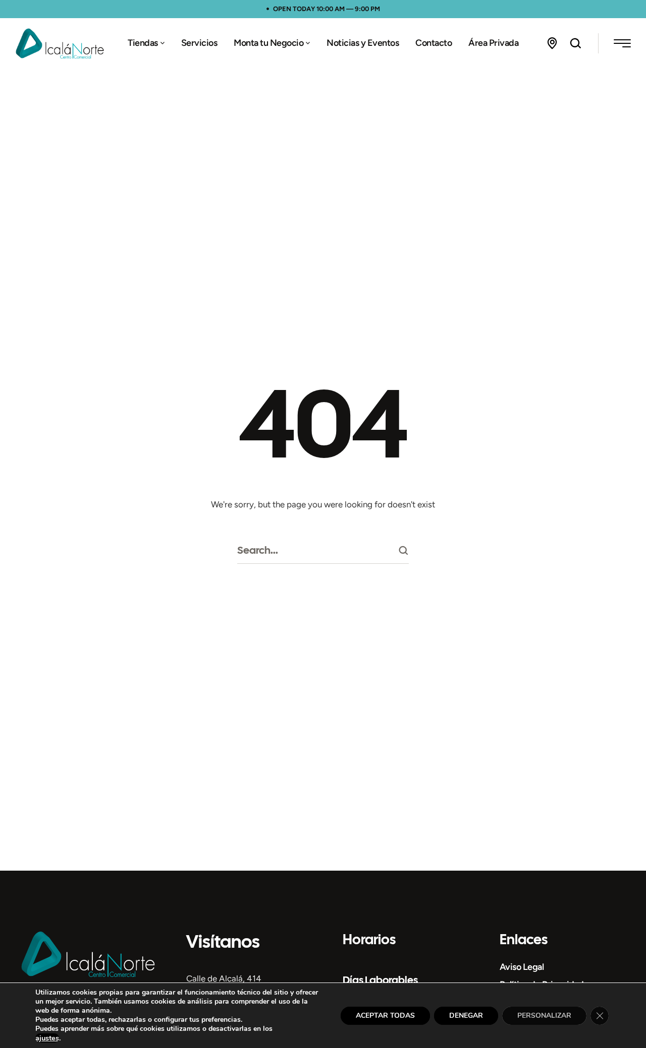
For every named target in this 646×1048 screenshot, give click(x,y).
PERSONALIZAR (544, 1015)
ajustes (47, 1037)
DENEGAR (466, 1015)
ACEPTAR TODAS (385, 1015)
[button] (162, 43)
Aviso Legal (522, 966)
